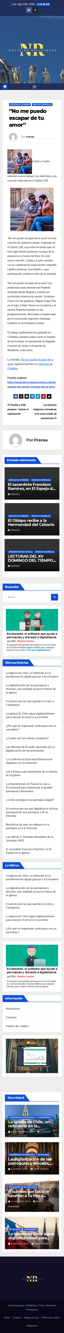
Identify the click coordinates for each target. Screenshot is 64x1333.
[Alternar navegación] (34, 86)
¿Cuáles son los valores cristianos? (27, 738)
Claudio (45, 1132)
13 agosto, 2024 (21, 1201)
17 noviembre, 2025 (23, 1132)
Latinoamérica (44, 1117)
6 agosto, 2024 (20, 1244)
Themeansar (32, 1310)
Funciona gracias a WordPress (23, 1305)
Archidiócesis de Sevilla (20, 552)
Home (7, 1317)
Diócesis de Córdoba (20, 104)
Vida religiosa (30, 1187)
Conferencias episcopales (22, 1117)
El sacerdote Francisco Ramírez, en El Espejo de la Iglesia (31, 488)
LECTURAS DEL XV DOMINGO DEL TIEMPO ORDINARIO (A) (30, 560)
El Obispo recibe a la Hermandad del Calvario (31, 522)
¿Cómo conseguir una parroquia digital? (30, 800)
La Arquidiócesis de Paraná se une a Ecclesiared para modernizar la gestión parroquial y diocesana (29, 788)
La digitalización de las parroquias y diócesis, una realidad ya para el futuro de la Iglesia (31, 689)
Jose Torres (41, 1169)
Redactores (13, 1008)
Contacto (11, 1017)
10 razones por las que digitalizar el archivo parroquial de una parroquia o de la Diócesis (32, 812)
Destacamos (43, 1155)
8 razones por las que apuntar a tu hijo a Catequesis (28, 1195)
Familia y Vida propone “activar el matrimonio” (17, 409)
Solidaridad (15, 1187)
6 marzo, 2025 (19, 1169)
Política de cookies (17, 1026)
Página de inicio (31, 1317)
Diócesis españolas (42, 104)
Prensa (30, 136)
